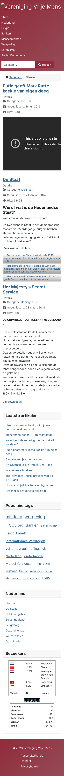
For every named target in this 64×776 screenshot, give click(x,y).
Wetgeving (8, 44)
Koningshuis (29, 302)
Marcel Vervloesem (20, 564)
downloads (15, 401)
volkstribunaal (16, 549)
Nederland (8, 22)
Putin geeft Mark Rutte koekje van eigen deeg (26, 88)
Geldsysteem (31, 578)
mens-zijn (43, 563)
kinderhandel (33, 556)
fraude (23, 571)
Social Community (13, 55)
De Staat (11, 608)
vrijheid (16, 578)
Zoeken (46, 64)
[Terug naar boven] (58, 769)
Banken (6, 33)
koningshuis (38, 549)
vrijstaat (11, 571)
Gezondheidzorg (16, 630)
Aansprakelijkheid (32, 755)
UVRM (46, 578)
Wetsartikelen (14, 636)
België (5, 28)
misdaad (14, 516)
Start (4, 17)
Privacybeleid (29, 766)
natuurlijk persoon (41, 571)
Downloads (13, 641)
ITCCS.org (15, 525)
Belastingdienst (15, 619)
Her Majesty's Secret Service (24, 289)
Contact (26, 761)
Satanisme (8, 50)
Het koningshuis (16, 614)
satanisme (49, 525)
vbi (8, 578)
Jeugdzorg (13, 625)
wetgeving (35, 516)
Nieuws (10, 603)
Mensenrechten (11, 39)
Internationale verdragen (25, 541)
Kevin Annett (16, 533)
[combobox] (18, 64)
